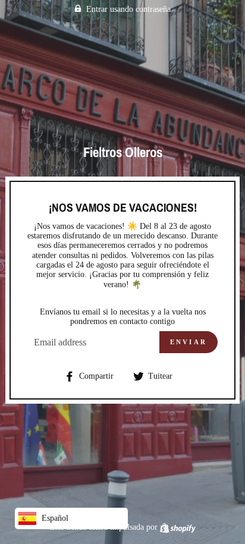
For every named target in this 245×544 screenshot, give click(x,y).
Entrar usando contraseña (128, 9)
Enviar (189, 341)
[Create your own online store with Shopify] (178, 527)
